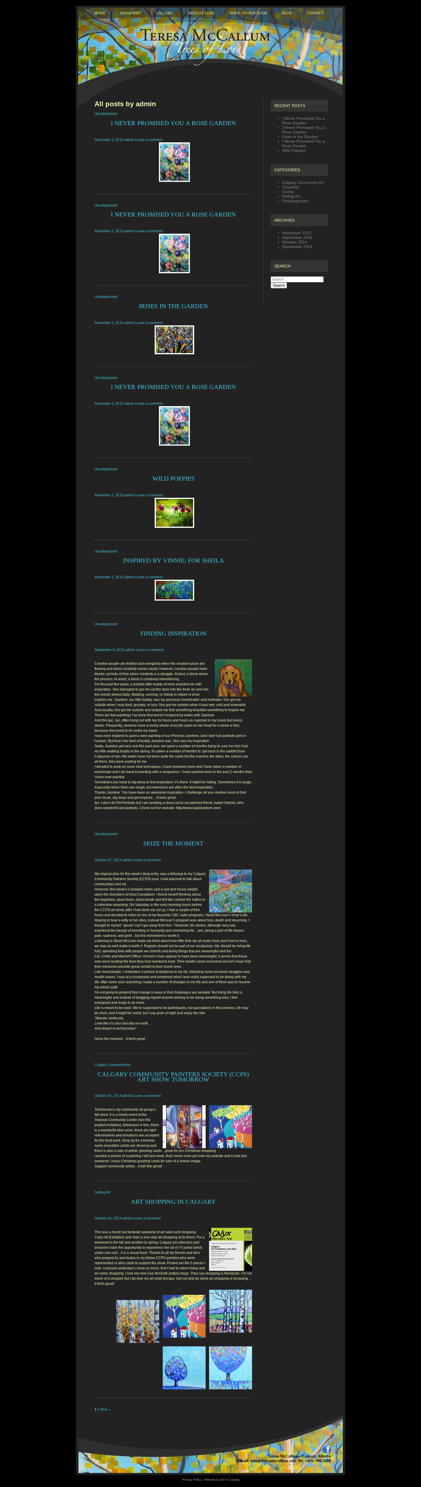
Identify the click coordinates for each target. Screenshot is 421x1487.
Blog (287, 13)
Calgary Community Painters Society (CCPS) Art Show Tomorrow (173, 1077)
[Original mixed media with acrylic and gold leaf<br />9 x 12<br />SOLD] (173, 513)
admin (129, 140)
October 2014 (294, 242)
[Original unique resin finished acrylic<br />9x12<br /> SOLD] (173, 339)
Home (100, 13)
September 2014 (297, 246)
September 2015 (297, 237)
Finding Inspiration (173, 633)
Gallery (164, 13)
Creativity (290, 187)
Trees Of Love (201, 13)
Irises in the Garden (173, 306)
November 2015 (296, 233)
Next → (106, 1409)
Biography (130, 13)
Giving (288, 191)
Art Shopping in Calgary (173, 1201)
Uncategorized (106, 114)
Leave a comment (149, 140)
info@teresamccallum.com (273, 1461)
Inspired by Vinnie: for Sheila (173, 560)
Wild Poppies (173, 478)
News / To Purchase (248, 13)
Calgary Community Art (112, 1065)
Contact (315, 13)
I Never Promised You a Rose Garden (173, 123)
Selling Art (102, 1192)
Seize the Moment (173, 843)
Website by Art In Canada (221, 1479)
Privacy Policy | (193, 1479)
